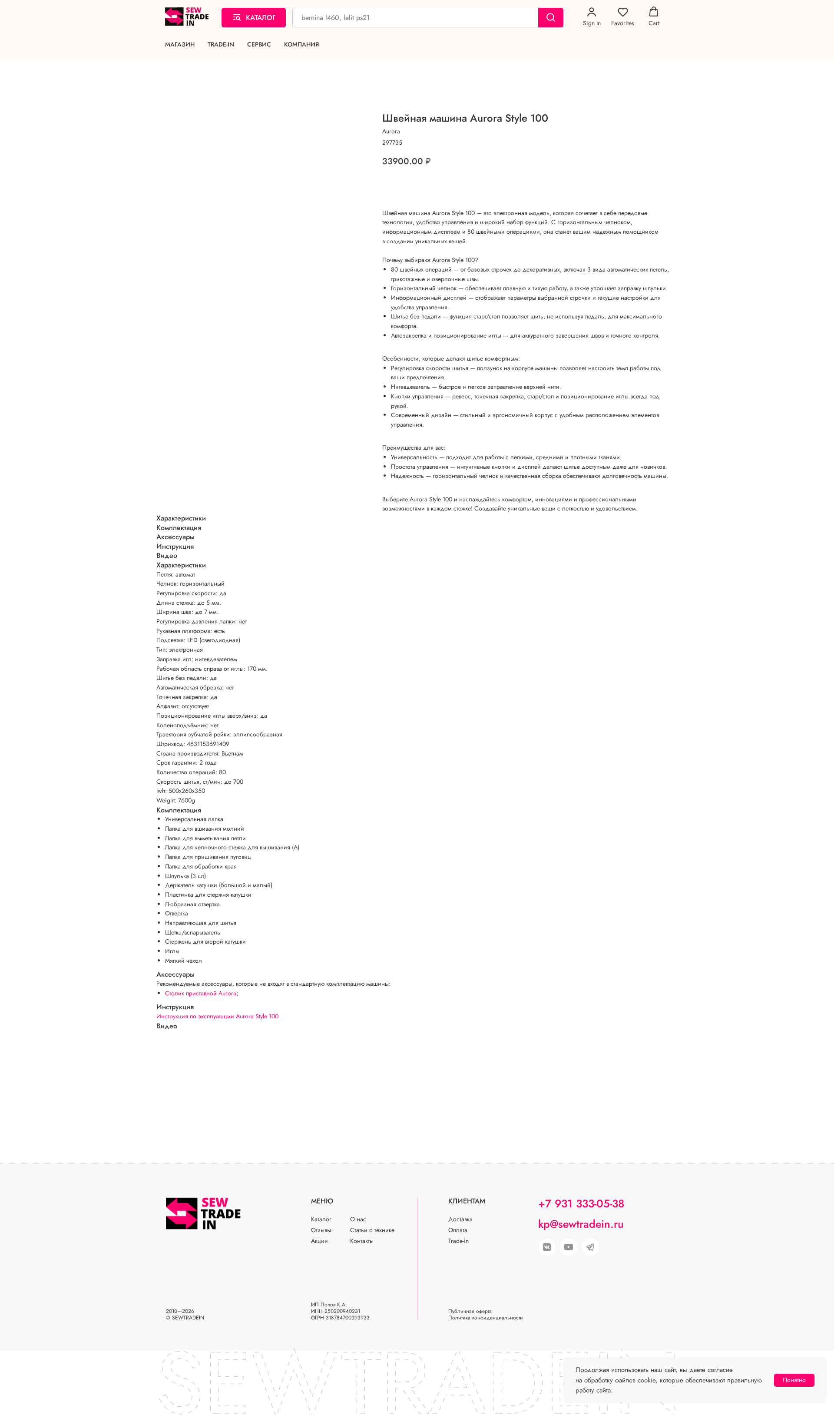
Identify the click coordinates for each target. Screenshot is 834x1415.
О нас (358, 1219)
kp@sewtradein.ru (581, 1224)
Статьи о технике (372, 1230)
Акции (319, 1240)
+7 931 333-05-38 (581, 1203)
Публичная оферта (470, 1311)
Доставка (460, 1219)
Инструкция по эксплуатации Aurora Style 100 (217, 1016)
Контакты (362, 1240)
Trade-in (221, 44)
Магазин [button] (180, 44)
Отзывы (321, 1230)
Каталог (321, 1219)
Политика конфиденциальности (485, 1318)
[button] (592, 17)
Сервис (259, 44)
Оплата (457, 1230)
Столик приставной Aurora (200, 993)
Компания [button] (301, 44)
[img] (568, 1247)
